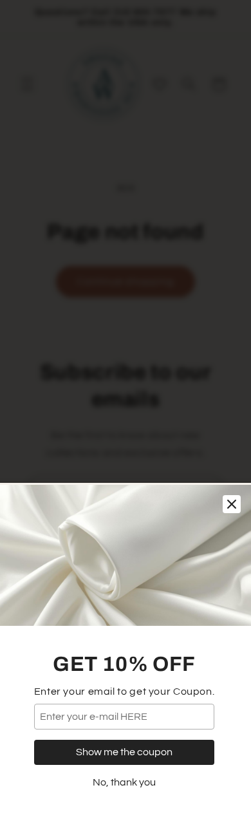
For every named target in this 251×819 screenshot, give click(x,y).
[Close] (232, 504)
